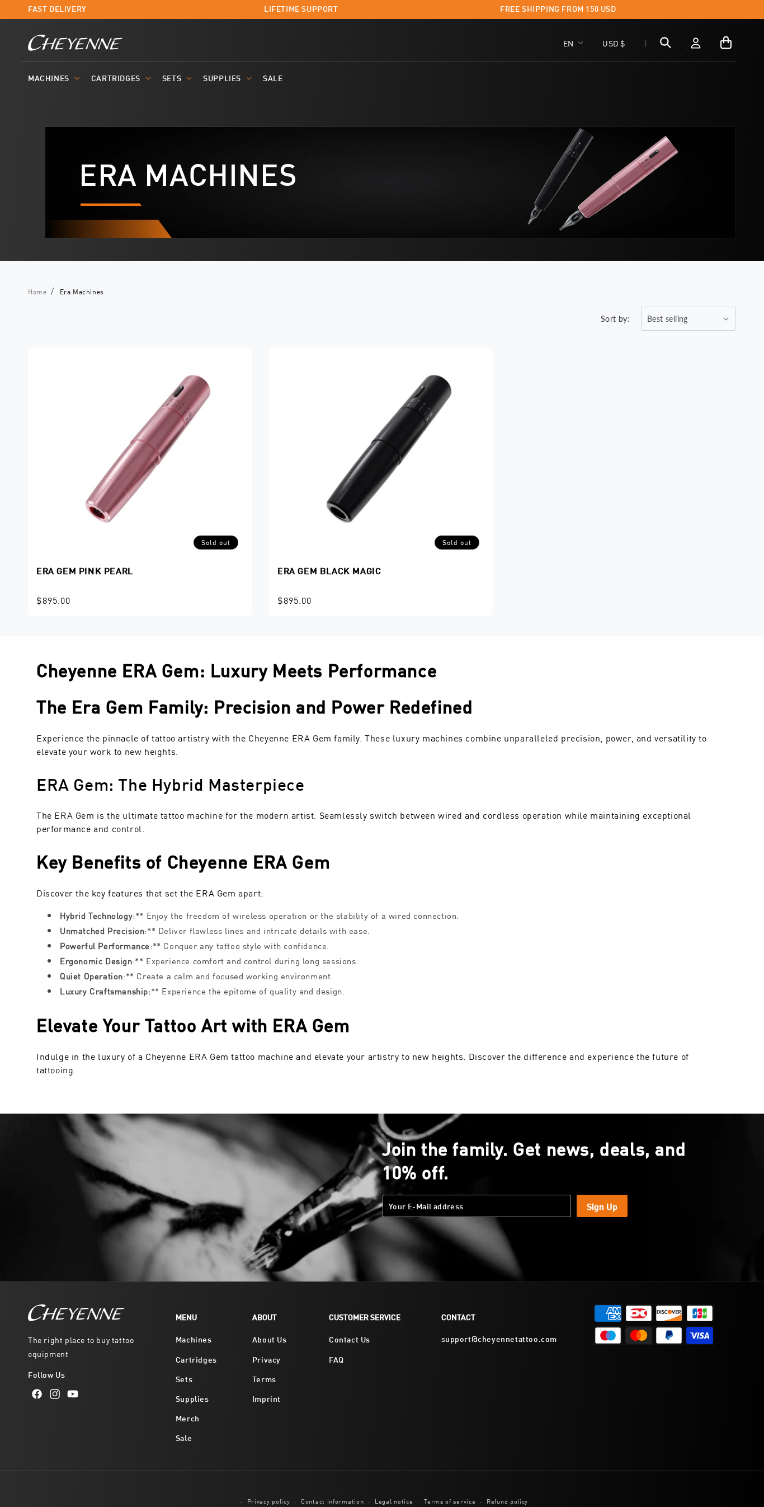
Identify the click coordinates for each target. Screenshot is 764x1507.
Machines (48, 77)
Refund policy (507, 1500)
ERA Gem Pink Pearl (84, 570)
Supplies (222, 77)
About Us (269, 1339)
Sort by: (615, 318)
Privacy (266, 1359)
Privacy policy (268, 1500)
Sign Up (602, 1205)
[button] (52, 78)
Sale (184, 1437)
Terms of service (449, 1500)
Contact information (332, 1500)
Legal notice (394, 1500)
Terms (264, 1378)
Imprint (266, 1398)
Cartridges (115, 77)
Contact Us (349, 1339)
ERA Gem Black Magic (329, 570)
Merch (188, 1417)
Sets (171, 77)
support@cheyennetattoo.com (499, 1338)
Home (37, 291)
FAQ (336, 1359)
